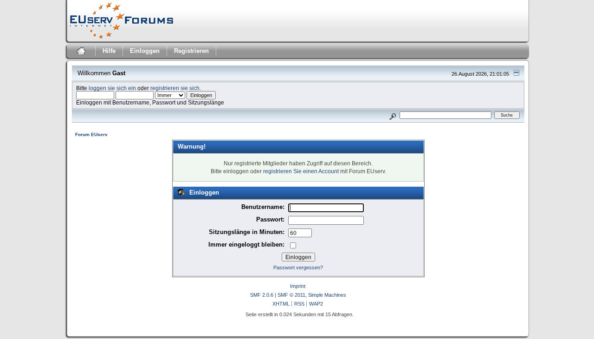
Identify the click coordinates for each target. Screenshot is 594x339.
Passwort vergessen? (298, 267)
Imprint (297, 286)
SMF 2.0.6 (261, 295)
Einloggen (145, 50)
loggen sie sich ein (112, 88)
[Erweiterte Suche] (392, 114)
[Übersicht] (80, 52)
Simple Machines (327, 295)
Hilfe (109, 50)
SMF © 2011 (291, 295)
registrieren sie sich (175, 88)
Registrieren (191, 50)
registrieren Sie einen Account (301, 171)
